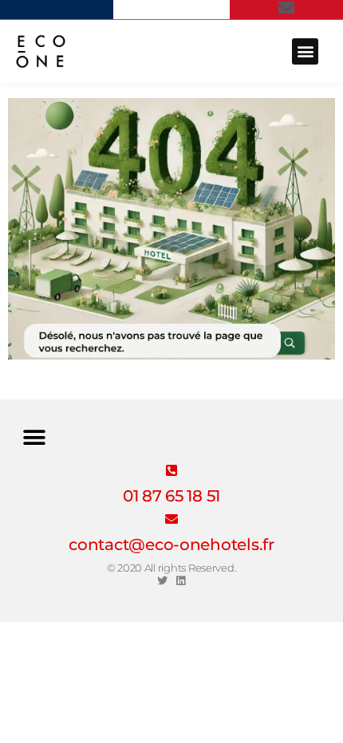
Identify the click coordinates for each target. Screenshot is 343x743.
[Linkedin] (180, 581)
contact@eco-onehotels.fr (171, 544)
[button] (305, 51)
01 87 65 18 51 (171, 495)
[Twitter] (162, 581)
